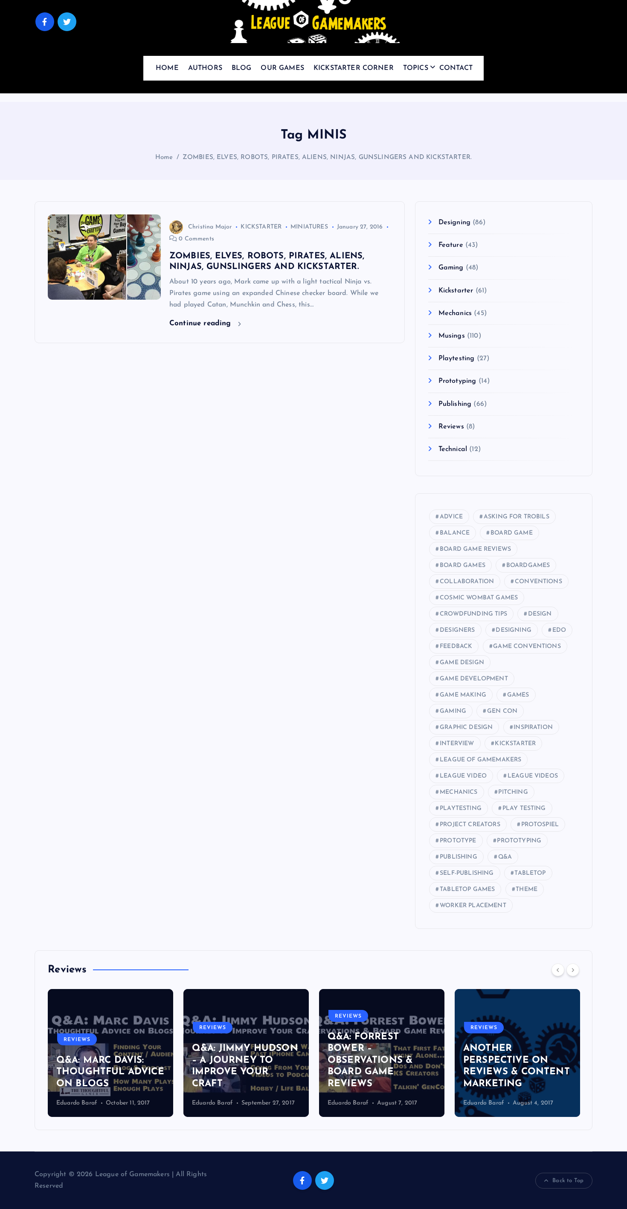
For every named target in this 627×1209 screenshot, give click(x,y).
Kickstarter (455, 290)
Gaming (450, 267)
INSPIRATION (533, 727)
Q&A (505, 857)
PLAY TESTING (524, 808)
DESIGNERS (457, 630)
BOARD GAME (512, 533)
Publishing (454, 404)
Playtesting (456, 358)
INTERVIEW (457, 743)
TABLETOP (530, 873)
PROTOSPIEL (540, 824)
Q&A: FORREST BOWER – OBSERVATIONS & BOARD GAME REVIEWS (370, 1060)
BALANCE (455, 533)
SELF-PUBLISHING (466, 873)
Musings (451, 336)
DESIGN (540, 614)
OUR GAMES (282, 68)
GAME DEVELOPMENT (474, 679)
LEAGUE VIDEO (463, 776)
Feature (450, 245)
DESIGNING (513, 630)
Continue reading (201, 323)
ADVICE (451, 517)
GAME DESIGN (462, 662)
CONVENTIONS (538, 581)
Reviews (451, 426)
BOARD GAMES (462, 565)
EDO (559, 630)
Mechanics (455, 313)
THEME (526, 889)
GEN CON (502, 711)
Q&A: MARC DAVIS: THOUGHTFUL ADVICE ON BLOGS (110, 1072)
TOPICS (415, 68)
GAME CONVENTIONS (527, 646)
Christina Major (210, 227)
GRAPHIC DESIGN (466, 727)
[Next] (572, 969)
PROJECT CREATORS (470, 824)
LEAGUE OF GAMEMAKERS (480, 760)
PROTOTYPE (458, 841)
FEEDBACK (456, 646)
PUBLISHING (458, 857)
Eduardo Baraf (76, 1103)
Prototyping (457, 381)
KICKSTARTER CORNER (354, 68)
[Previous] (558, 969)
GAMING (453, 711)
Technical (452, 449)
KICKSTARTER (261, 227)
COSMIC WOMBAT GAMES (479, 598)
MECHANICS (458, 792)
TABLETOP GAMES (467, 889)
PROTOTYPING (519, 841)
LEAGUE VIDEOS (533, 776)
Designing (454, 222)
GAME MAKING (463, 695)
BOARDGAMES (528, 565)
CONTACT (456, 68)
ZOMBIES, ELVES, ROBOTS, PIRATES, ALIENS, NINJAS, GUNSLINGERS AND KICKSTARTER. (327, 157)
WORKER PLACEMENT (473, 905)
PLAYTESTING (461, 808)
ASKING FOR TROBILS (516, 517)
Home (164, 157)
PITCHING (513, 792)
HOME (167, 68)
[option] (110, 1053)
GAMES (518, 695)
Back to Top (567, 1180)
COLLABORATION (467, 581)
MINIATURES (309, 227)
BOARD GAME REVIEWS (475, 549)
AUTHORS (205, 68)
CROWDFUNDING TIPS (473, 614)
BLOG (242, 68)
